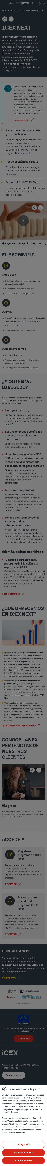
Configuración (23, 1144)
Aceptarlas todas (23, 1160)
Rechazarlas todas (23, 1153)
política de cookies (17, 1133)
